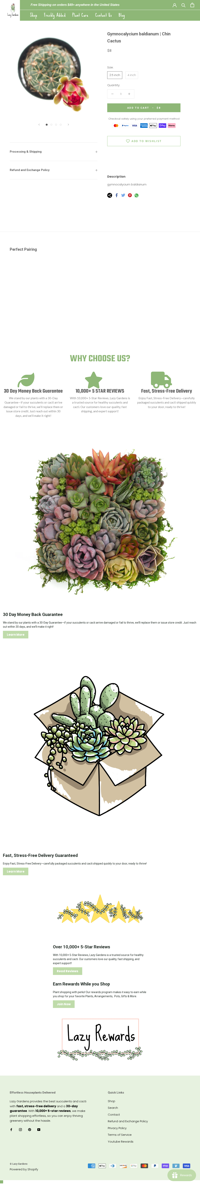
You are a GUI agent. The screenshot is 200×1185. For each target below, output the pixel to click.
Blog (122, 15)
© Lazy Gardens (19, 1164)
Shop (34, 15)
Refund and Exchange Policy (30, 170)
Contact (114, 1115)
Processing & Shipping (26, 151)
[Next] (68, 124)
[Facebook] (117, 195)
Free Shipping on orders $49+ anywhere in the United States (75, 4)
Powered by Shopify (24, 1169)
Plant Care (80, 15)
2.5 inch (114, 75)
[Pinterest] (130, 195)
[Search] (183, 5)
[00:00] (53, 74)
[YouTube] (38, 1129)
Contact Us (103, 15)
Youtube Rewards (120, 1141)
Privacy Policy (117, 1128)
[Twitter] (123, 195)
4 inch (132, 75)
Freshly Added (55, 15)
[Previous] (39, 124)
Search (113, 1108)
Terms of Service (120, 1135)
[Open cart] (192, 5)
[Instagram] (20, 1129)
